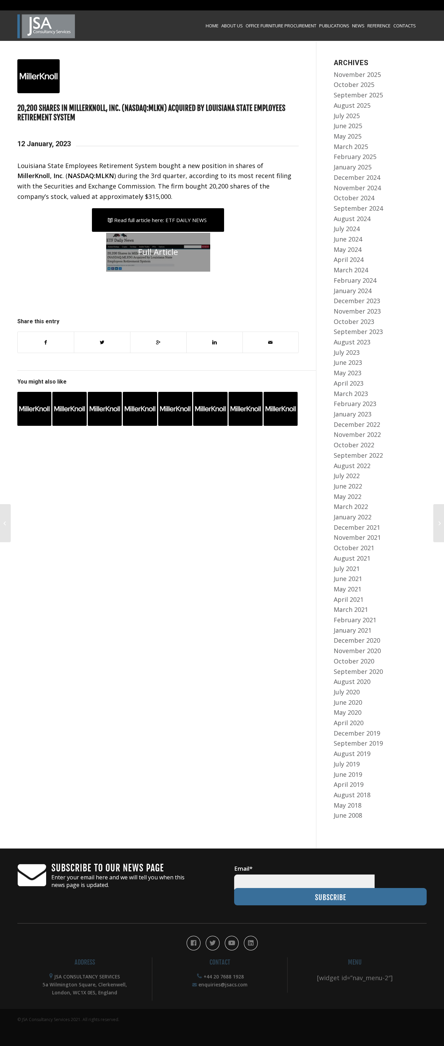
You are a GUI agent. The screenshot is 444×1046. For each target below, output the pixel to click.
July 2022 (347, 476)
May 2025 (347, 136)
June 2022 (348, 486)
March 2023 (351, 393)
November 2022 (357, 434)
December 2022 (357, 424)
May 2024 (347, 249)
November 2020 (357, 651)
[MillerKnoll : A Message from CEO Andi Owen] (210, 409)
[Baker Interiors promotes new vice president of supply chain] (5, 523)
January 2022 (353, 517)
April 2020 (349, 723)
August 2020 (352, 681)
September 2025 (358, 95)
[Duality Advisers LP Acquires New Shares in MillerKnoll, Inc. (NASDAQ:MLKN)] (34, 409)
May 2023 (347, 373)
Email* (243, 868)
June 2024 (348, 239)
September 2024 (358, 208)
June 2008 (348, 815)
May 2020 (347, 712)
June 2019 (348, 774)
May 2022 (347, 496)
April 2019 (349, 784)
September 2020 (358, 671)
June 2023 (348, 362)
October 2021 (354, 548)
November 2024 (357, 188)
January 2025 (353, 167)
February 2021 (355, 620)
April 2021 (349, 599)
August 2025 (352, 105)
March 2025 (351, 146)
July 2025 (347, 116)
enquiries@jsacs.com (222, 985)
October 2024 (354, 198)
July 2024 (347, 229)
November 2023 (357, 311)
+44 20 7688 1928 (224, 977)
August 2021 (352, 558)
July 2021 (347, 568)
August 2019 (352, 753)
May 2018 (347, 805)
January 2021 (353, 630)
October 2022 (354, 445)
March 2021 (351, 609)
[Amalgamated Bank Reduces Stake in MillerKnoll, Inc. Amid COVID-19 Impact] (69, 409)
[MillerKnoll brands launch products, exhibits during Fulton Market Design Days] (281, 409)
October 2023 (354, 321)
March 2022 (351, 506)
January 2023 (353, 414)
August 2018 (352, 795)
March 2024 (351, 270)
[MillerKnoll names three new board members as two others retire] (246, 409)
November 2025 (357, 74)
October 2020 (354, 661)
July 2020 (347, 692)
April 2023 (349, 383)
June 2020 (348, 702)
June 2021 (348, 578)
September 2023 (358, 331)
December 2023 (357, 301)
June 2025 (348, 126)
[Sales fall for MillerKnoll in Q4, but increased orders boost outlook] (175, 409)
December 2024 (357, 177)
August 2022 (352, 466)
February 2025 (355, 156)
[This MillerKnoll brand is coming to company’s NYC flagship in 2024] (105, 409)
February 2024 (355, 280)
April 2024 (349, 259)
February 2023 (355, 403)
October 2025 (354, 84)
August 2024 (352, 218)
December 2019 (357, 733)
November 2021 (357, 537)
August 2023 (352, 342)
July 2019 (347, 764)
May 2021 (347, 589)
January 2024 (353, 291)
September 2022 (358, 455)
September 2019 (358, 743)
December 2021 (357, 527)
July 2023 (347, 352)
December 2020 (357, 640)
